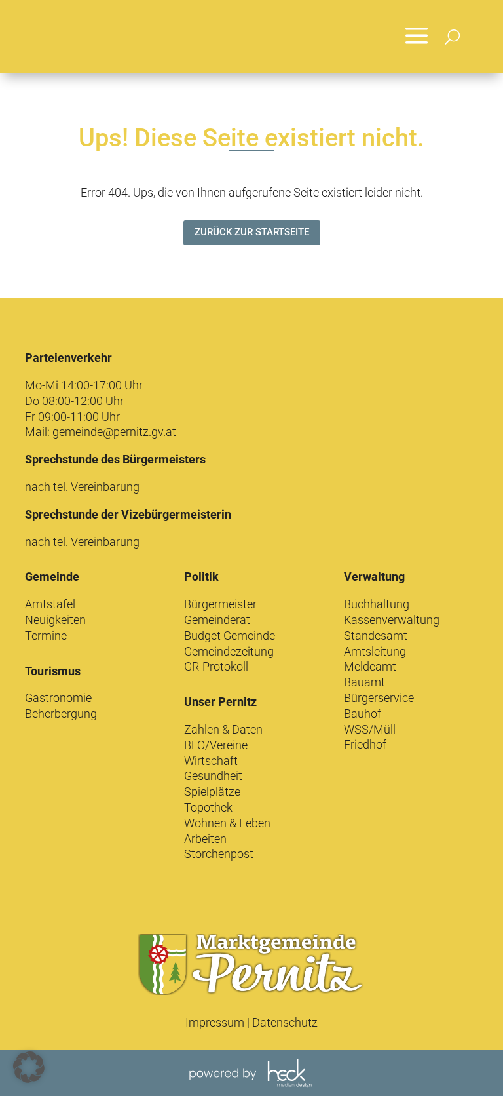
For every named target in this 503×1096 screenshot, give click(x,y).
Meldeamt (370, 666)
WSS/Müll (370, 729)
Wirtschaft (211, 761)
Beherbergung (61, 713)
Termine (46, 635)
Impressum (214, 1022)
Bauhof (362, 713)
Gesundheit (213, 776)
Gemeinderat (217, 620)
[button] (29, 1067)
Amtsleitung (375, 651)
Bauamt (364, 682)
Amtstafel (50, 604)
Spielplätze (212, 791)
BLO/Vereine (216, 745)
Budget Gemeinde (229, 635)
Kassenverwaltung (391, 620)
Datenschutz (285, 1022)
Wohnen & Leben (227, 823)
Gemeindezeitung (229, 651)
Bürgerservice (379, 698)
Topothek (208, 807)
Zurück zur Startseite (252, 232)
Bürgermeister (220, 604)
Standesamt (375, 635)
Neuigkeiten (55, 620)
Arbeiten (205, 839)
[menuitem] (416, 36)
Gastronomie (58, 698)
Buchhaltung (376, 604)
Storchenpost (218, 854)
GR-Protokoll (216, 666)
